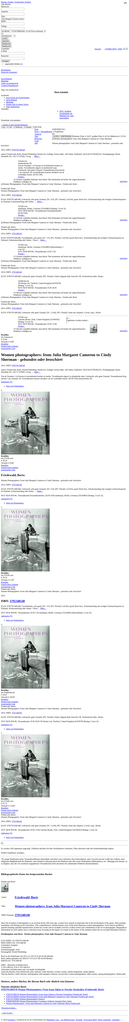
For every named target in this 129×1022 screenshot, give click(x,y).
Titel (36, 136)
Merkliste (4, 81)
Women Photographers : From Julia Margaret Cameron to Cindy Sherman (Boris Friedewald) (43, 1003)
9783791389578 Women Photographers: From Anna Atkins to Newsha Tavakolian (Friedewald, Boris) (52, 989)
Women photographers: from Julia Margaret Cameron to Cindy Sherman (62, 906)
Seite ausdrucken (13, 107)
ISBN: (3, 21)
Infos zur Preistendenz (15, 386)
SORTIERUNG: (59, 129)
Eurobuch (11, 1020)
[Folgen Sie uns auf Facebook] (124, 49)
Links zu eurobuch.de (9, 83)
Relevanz (38, 139)
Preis (36, 129)
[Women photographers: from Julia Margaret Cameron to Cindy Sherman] (4, 891)
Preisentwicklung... (9, 1008)
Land (37, 141)
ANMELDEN (111, 49)
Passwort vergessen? (9, 72)
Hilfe (120, 49)
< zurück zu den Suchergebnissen (14, 125)
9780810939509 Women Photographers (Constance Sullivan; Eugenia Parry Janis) (39, 1001)
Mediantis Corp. (53, 1020)
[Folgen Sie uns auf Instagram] (127, 49)
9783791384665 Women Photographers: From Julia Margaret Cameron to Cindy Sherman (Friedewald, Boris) (50, 997)
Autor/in (38, 134)
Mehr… (37, 156)
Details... (21, 177)
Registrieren (6, 70)
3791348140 (17, 195)
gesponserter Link (8, 348)
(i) (22, 64)
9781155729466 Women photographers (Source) (25, 999)
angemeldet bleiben (13, 64)
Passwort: (5, 56)
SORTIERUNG (66, 136)
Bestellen (4, 344)
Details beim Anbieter (9, 346)
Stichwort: (5, 7)
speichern (123, 181)
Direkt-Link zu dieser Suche (17, 104)
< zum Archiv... (7, 1013)
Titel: (3, 16)
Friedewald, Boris (26, 897)
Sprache (98, 49)
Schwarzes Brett (90, 1020)
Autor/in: (4, 11)
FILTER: (38, 127)
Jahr (36, 143)
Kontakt (79, 1020)
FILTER (56, 136)
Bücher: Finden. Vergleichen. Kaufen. (16, 2)
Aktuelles (116, 1020)
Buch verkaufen (61, 92)
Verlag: (4, 26)
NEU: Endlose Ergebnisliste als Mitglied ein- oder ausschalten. (66, 114)
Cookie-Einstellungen (9, 86)
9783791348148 (18, 150)
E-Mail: (4, 51)
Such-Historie (6, 79)
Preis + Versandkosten (43, 132)
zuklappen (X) (6, 382)
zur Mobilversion (67, 1020)
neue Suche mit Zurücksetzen (17, 98)
